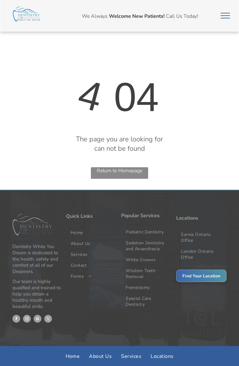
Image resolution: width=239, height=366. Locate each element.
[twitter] (48, 319)
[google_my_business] (37, 319)
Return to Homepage (119, 170)
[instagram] (27, 319)
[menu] (225, 15)
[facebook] (16, 319)
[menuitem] (92, 232)
